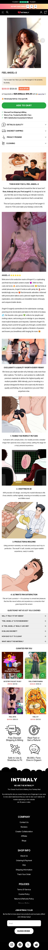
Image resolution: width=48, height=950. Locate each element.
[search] (7, 12)
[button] (42, 40)
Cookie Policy (24, 894)
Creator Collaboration (24, 831)
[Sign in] (41, 12)
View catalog (3, 12)
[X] (28, 945)
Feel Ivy (36, 717)
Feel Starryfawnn (36, 681)
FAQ (24, 865)
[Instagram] (12, 945)
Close (24, 822)
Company (24, 816)
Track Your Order (24, 874)
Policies (24, 884)
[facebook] (20, 945)
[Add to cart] (19, 675)
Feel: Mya (12, 717)
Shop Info (24, 850)
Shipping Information (24, 870)
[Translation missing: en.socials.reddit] (36, 945)
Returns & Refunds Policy (24, 899)
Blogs (24, 840)
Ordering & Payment (24, 860)
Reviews (24, 827)
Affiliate (24, 836)
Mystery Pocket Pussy (12, 681)
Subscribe (24, 931)
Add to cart (24, 105)
